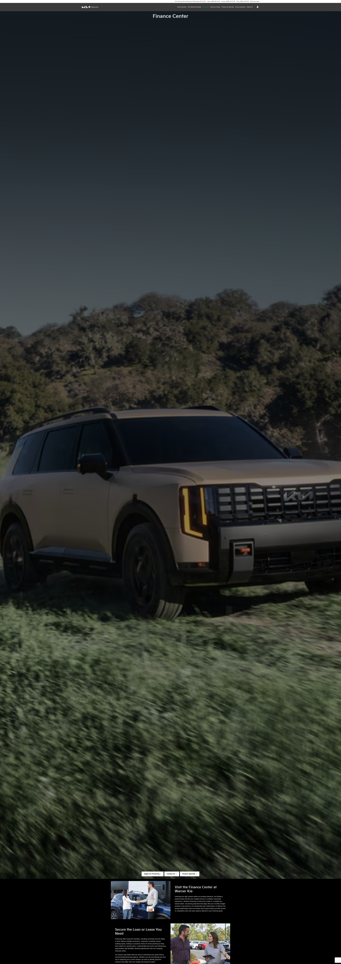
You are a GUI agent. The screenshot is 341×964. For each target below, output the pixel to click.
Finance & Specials (228, 7)
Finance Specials (188, 874)
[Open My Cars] (257, 7)
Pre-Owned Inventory (194, 7)
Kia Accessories (240, 7)
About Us (250, 7)
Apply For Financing (151, 874)
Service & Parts (215, 7)
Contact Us (171, 874)
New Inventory (181, 7)
